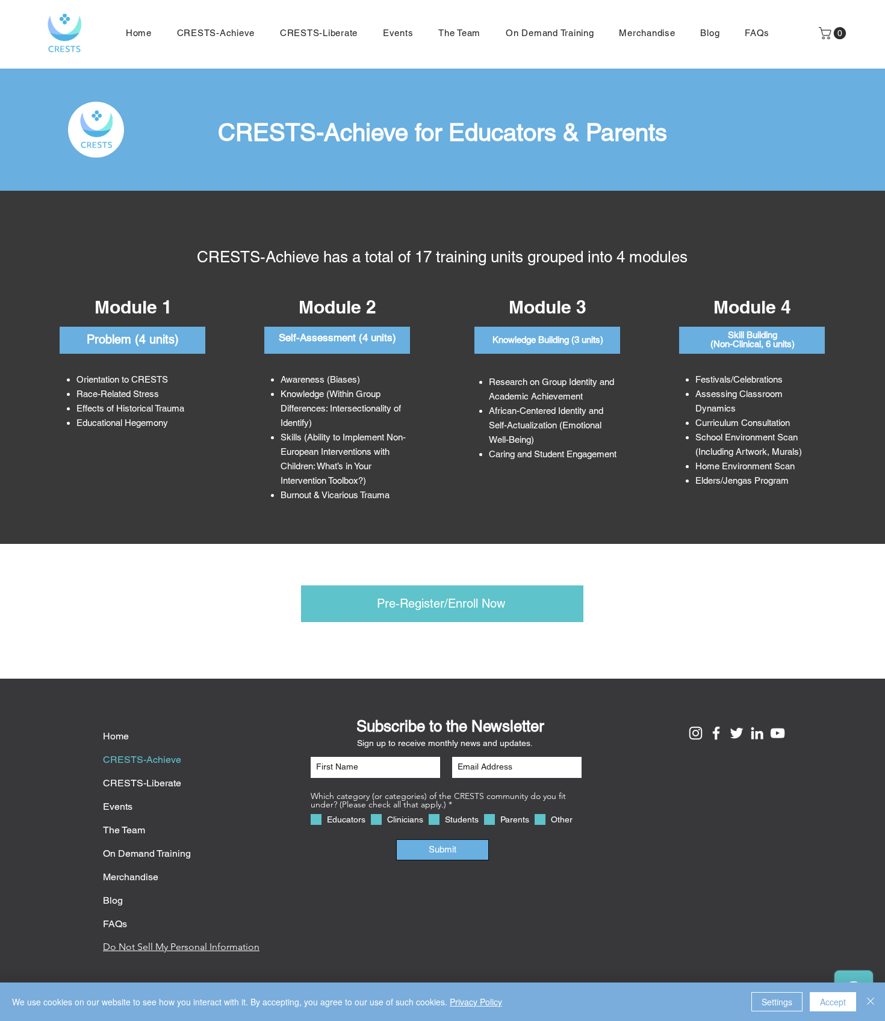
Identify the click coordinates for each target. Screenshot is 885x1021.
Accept (833, 1002)
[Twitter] (736, 733)
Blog (113, 900)
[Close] (870, 1001)
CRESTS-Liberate (142, 783)
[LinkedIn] (757, 733)
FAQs (115, 924)
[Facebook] (716, 733)
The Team (124, 830)
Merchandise (130, 877)
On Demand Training (147, 853)
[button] (647, 33)
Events (117, 806)
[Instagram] (695, 733)
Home (116, 736)
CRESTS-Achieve (142, 759)
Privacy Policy (476, 1002)
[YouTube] (777, 733)
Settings (777, 1002)
